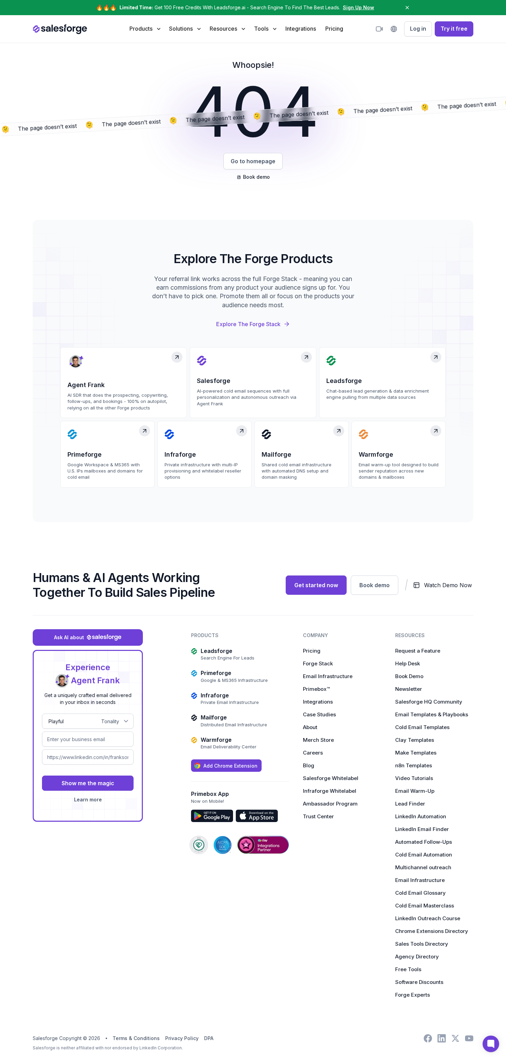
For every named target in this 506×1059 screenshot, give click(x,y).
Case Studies (319, 714)
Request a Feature (417, 650)
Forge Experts (412, 994)
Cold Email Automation (423, 854)
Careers (313, 752)
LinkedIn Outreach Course (427, 918)
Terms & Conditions (136, 1038)
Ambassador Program (330, 803)
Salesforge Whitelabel (330, 778)
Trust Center (318, 816)
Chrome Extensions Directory (431, 931)
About (310, 727)
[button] (144, 29)
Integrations (300, 28)
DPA (208, 1038)
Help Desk (407, 663)
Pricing (334, 28)
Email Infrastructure (327, 676)
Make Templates (415, 752)
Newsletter (408, 689)
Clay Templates (414, 740)
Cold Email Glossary (420, 893)
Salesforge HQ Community (428, 701)
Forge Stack (318, 663)
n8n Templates (413, 765)
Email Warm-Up (414, 791)
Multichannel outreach (423, 867)
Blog (308, 765)
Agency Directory (417, 956)
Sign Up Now (358, 7)
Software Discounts (419, 982)
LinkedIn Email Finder (422, 829)
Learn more (88, 799)
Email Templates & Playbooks (431, 714)
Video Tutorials (414, 778)
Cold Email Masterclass (424, 905)
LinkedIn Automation (420, 816)
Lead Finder (410, 803)
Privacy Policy (182, 1038)
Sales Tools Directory (421, 944)
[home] (60, 29)
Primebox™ (316, 689)
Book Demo (409, 676)
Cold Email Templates (422, 727)
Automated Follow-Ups (423, 842)
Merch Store (318, 740)
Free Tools (408, 969)
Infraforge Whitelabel (329, 791)
